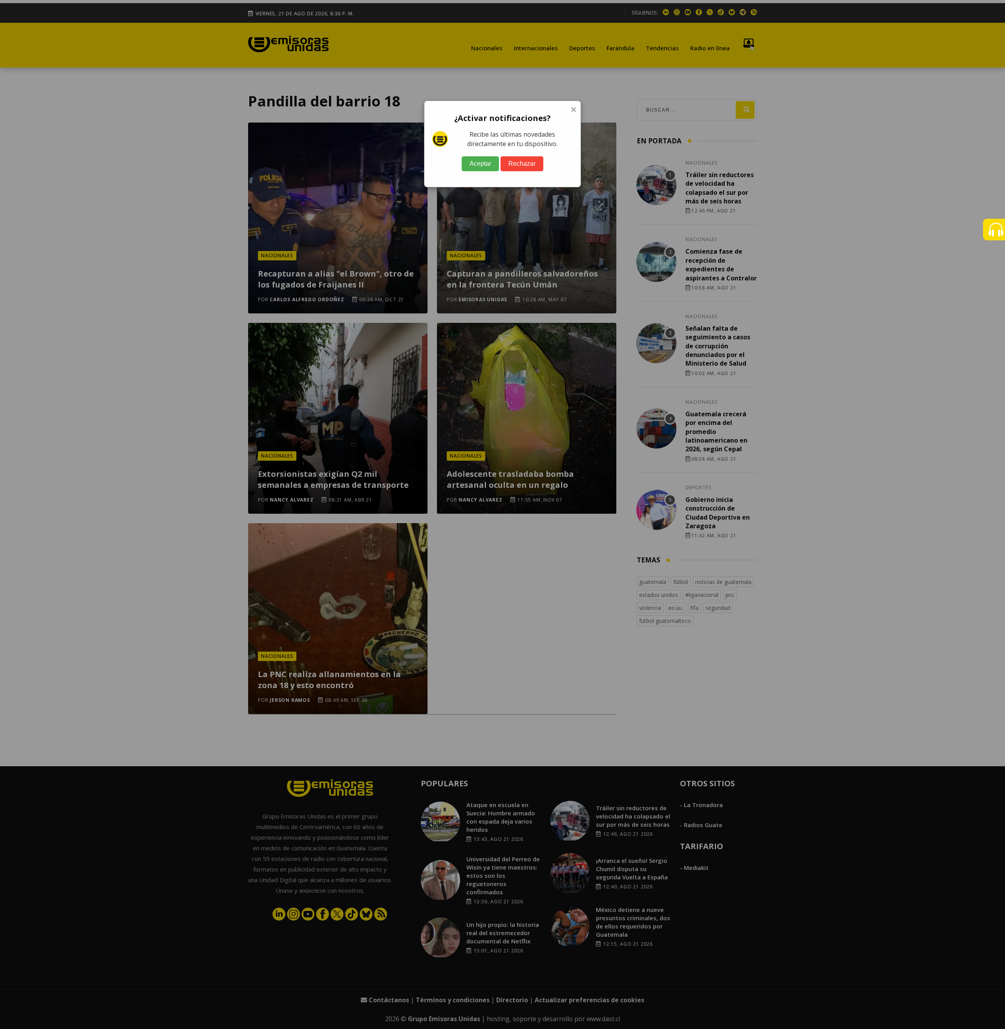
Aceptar (480, 163)
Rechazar (521, 163)
